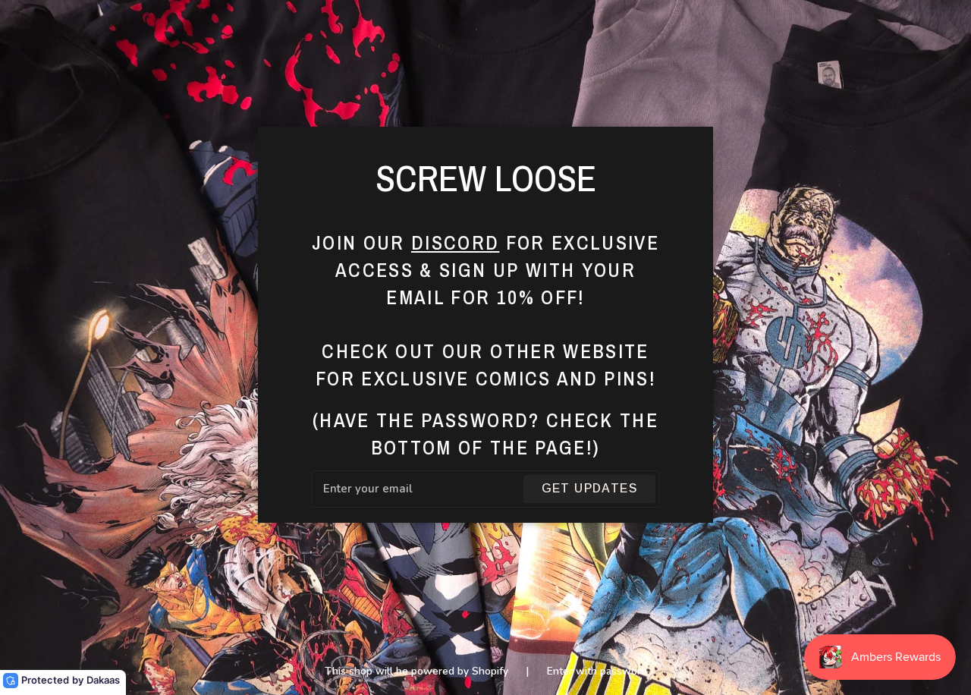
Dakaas (103, 680)
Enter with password (597, 671)
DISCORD (455, 242)
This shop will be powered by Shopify (418, 671)
